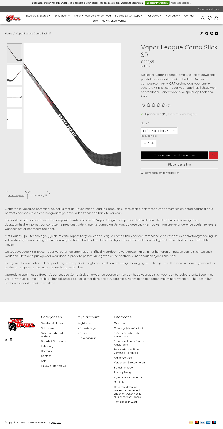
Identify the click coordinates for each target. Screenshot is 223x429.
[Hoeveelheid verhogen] (152, 143)
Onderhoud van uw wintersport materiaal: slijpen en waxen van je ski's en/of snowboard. (127, 392)
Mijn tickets (84, 333)
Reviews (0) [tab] (38, 195)
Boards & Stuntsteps (53, 341)
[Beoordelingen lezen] (153, 105)
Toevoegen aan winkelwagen (174, 155)
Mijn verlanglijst (87, 338)
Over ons (119, 323)
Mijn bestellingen (87, 328)
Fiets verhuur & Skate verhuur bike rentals (127, 351)
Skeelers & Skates (52, 323)
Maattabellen (121, 382)
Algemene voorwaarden (128, 377)
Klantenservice (123, 357)
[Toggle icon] (202, 18)
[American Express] (208, 422)
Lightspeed (56, 422)
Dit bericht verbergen (157, 3)
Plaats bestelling (179, 164)
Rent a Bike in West (125, 401)
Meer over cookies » (181, 3)
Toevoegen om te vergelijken (161, 172)
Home (8, 33)
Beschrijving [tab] (16, 195)
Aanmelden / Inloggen (208, 9)
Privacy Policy (122, 372)
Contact (189, 15)
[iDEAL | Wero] (191, 422)
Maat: (145, 123)
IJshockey (47, 346)
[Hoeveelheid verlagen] (145, 143)
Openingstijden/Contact (128, 328)
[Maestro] (214, 422)
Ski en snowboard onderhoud (92, 15)
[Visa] (202, 422)
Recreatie (47, 351)
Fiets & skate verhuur (115, 20)
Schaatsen (47, 328)
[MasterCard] (197, 422)
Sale (95, 20)
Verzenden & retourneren (129, 362)
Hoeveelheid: (149, 135)
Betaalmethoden (124, 367)
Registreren (84, 323)
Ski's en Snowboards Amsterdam (126, 334)
